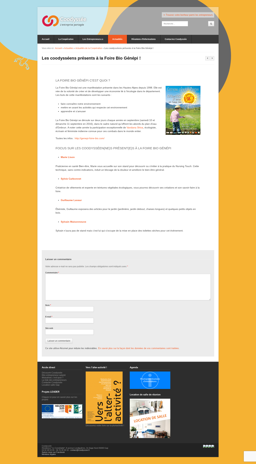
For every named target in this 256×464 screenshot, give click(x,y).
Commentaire (52, 273)
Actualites (68, 48)
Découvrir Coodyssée (52, 373)
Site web (49, 328)
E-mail (48, 317)
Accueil (45, 39)
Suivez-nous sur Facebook (53, 452)
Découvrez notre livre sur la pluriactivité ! (105, 425)
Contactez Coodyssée (176, 39)
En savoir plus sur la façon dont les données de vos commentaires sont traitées (138, 348)
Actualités (117, 39)
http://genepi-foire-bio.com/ (89, 138)
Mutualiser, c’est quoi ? (52, 377)
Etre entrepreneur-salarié (54, 375)
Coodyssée (73, 19)
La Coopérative (65, 39)
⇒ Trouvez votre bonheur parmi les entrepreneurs (188, 15)
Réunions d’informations (143, 39)
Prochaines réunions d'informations (150, 380)
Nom (48, 305)
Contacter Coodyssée (52, 382)
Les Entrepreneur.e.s (93, 39)
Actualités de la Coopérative (88, 48)
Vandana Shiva (135, 127)
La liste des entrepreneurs (54, 380)
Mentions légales (49, 454)
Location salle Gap (51, 385)
